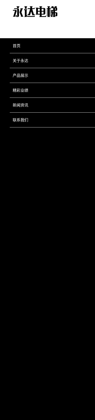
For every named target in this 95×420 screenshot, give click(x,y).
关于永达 (20, 60)
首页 (16, 45)
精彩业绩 (20, 90)
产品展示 (20, 75)
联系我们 (20, 119)
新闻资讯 (20, 105)
